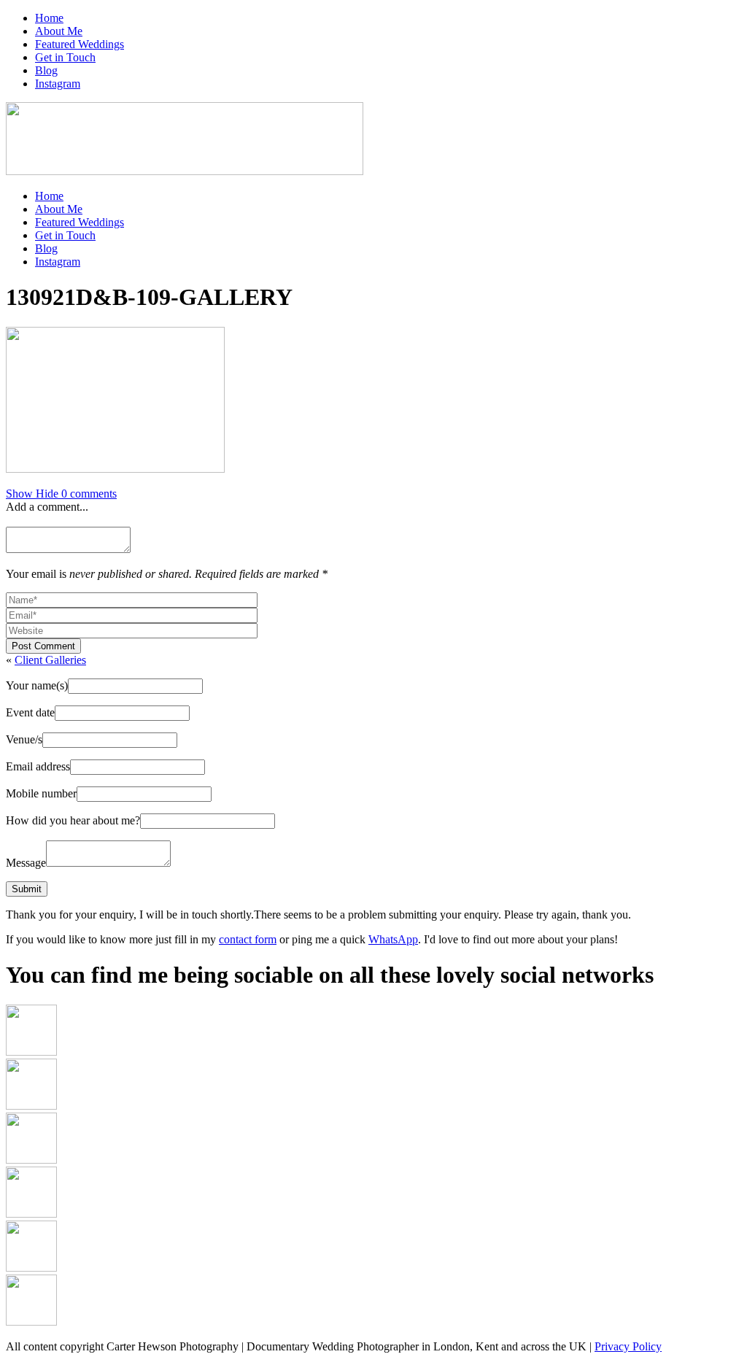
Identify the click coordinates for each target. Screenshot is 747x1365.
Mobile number (41, 793)
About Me (58, 31)
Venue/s (24, 739)
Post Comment (43, 646)
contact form (247, 939)
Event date (30, 712)
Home (49, 18)
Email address (38, 766)
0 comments (61, 493)
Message (26, 862)
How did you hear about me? (73, 820)
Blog (46, 70)
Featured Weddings (79, 44)
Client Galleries (50, 660)
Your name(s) (37, 685)
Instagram (57, 83)
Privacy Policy (628, 1346)
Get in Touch (65, 57)
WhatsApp (393, 939)
